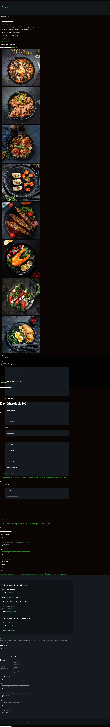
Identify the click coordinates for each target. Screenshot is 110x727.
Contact (14, 672)
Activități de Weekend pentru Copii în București (11, 710)
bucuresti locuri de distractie (7, 574)
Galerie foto (15, 662)
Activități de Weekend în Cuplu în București (11, 559)
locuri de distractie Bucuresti (31, 574)
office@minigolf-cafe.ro (4, 41)
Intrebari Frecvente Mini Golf (13, 393)
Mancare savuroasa (11, 410)
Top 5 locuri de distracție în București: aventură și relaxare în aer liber (16, 551)
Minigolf (4, 567)
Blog (6, 478)
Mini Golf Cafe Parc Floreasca (13, 376)
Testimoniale (15, 667)
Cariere (14, 666)
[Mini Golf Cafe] (5, 7)
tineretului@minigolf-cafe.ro (10, 628)
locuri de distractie (23, 574)
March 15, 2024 (5, 473)
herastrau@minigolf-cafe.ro (10, 611)
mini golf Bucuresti (57, 574)
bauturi (1, 574)
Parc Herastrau (5, 668)
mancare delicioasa (43, 574)
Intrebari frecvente (16, 664)
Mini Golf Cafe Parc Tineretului (14, 381)
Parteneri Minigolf (16, 671)
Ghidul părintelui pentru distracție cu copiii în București (25, 523)
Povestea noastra (16, 660)
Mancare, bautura (9, 398)
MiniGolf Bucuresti (9, 364)
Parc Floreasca (5, 666)
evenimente (18, 574)
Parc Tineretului (5, 665)
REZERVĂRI (4, 382)
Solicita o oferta (10, 473)
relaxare (64, 574)
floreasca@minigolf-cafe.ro (10, 595)
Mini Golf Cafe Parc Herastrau (13, 370)
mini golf (52, 574)
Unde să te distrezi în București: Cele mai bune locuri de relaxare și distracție (33, 477)
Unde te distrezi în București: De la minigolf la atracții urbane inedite (15, 542)
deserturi (14, 574)
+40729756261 (3, 38)
